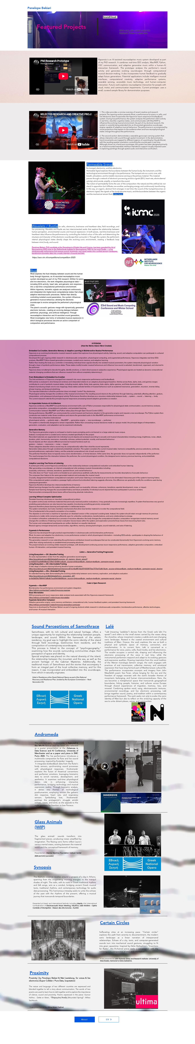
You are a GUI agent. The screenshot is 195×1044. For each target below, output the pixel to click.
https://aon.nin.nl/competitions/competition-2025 (54, 257)
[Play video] (104, 766)
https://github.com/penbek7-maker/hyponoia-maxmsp (49, 590)
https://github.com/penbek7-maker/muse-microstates (49, 598)
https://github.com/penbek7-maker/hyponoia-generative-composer (54, 605)
